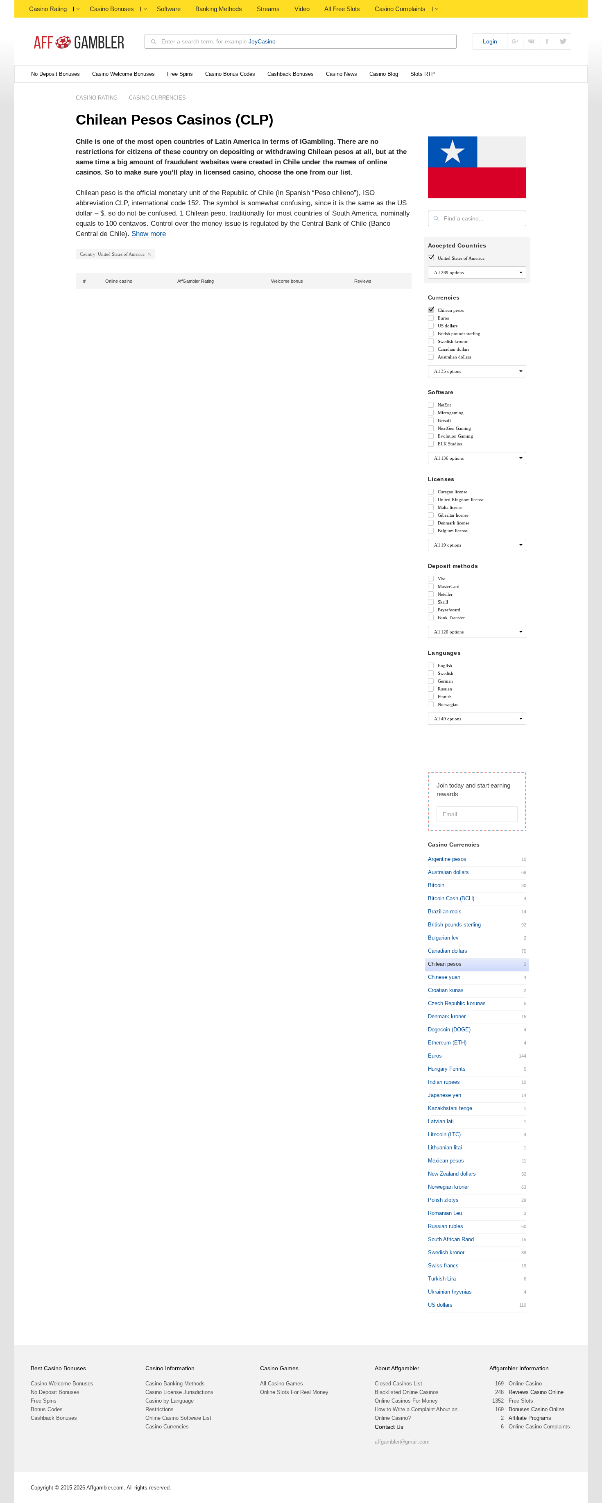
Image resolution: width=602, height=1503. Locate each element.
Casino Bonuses (112, 8)
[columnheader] (88, 281)
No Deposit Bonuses (55, 74)
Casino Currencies (167, 1427)
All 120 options (449, 631)
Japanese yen (444, 1095)
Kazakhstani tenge (450, 1108)
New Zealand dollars (452, 1174)
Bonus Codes (47, 1409)
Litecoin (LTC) (444, 1134)
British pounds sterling (454, 925)
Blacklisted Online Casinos (407, 1392)
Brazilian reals (445, 911)
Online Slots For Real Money (294, 1392)
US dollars (440, 1305)
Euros (435, 1056)
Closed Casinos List (398, 1383)
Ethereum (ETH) (447, 1043)
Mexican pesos (446, 1161)
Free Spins (180, 74)
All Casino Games (281, 1383)
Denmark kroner (447, 1016)
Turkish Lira (442, 1279)
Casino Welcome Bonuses (123, 74)
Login (490, 41)
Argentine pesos (447, 859)
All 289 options (449, 272)
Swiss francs (443, 1265)
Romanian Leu (445, 1213)
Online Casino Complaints (539, 1427)
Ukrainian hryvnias (450, 1292)
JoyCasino (262, 41)
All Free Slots (342, 8)
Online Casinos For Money (406, 1401)
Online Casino (525, 1383)
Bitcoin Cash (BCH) (451, 898)
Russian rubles (445, 1226)
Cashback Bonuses (290, 74)
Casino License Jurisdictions (179, 1392)
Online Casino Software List (178, 1418)
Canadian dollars (447, 951)
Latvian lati (441, 1121)
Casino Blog (383, 74)
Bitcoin (436, 885)
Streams (268, 8)
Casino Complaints (400, 8)
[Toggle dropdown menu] (77, 9)
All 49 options (447, 718)
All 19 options (447, 545)
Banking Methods (218, 8)
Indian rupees (444, 1082)
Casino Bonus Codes (230, 74)
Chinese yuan (444, 977)
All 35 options (447, 371)
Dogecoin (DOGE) (449, 1029)
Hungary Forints (447, 1069)
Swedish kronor (446, 1252)
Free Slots (521, 1401)
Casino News (341, 74)
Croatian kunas (446, 990)
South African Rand (451, 1239)
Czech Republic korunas (457, 1003)
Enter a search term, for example (218, 41)
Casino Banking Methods (175, 1383)
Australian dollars (448, 872)
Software (169, 8)
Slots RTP (422, 74)
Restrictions (159, 1409)
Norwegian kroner (448, 1187)
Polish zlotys (443, 1200)
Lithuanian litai (445, 1147)
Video (302, 8)
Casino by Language (169, 1401)
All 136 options (449, 458)
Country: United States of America (112, 254)
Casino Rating (48, 8)
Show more (148, 234)
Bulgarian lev (443, 938)
